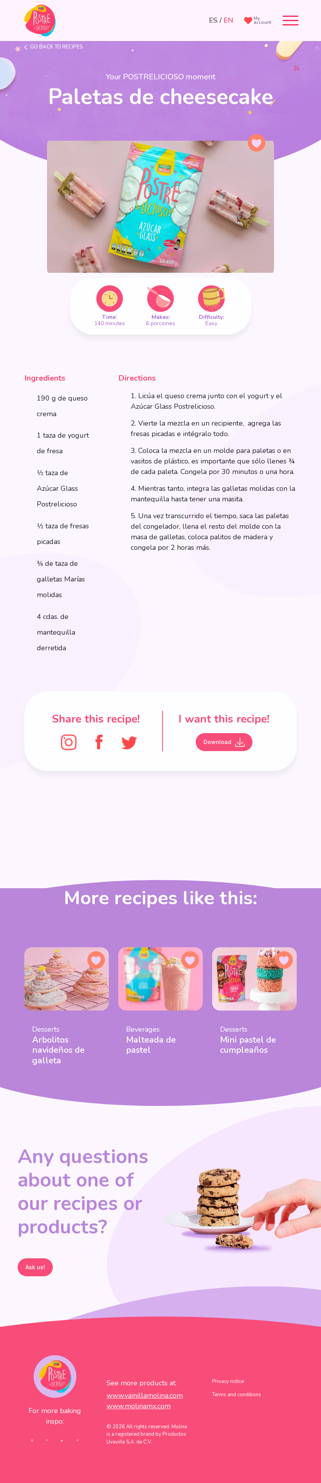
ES (213, 20)
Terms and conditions (236, 1394)
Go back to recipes (56, 46)
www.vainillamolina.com (144, 1395)
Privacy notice (228, 1381)
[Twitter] (129, 741)
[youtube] (62, 1440)
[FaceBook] (99, 741)
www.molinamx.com (138, 1406)
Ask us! (35, 1267)
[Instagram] (69, 741)
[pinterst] (77, 1440)
